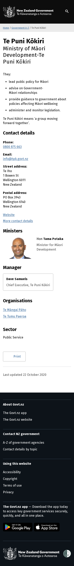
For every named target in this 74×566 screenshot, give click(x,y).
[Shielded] (67, 554)
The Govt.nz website (17, 419)
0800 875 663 (12, 147)
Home (6, 28)
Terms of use (12, 485)
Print (17, 356)
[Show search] (67, 11)
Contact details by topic (20, 449)
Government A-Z (20, 28)
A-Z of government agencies (23, 442)
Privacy (8, 492)
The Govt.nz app (15, 413)
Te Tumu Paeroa (14, 316)
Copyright (10, 479)
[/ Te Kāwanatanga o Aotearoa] (29, 12)
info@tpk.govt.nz (15, 159)
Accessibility (12, 472)
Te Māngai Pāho (14, 310)
